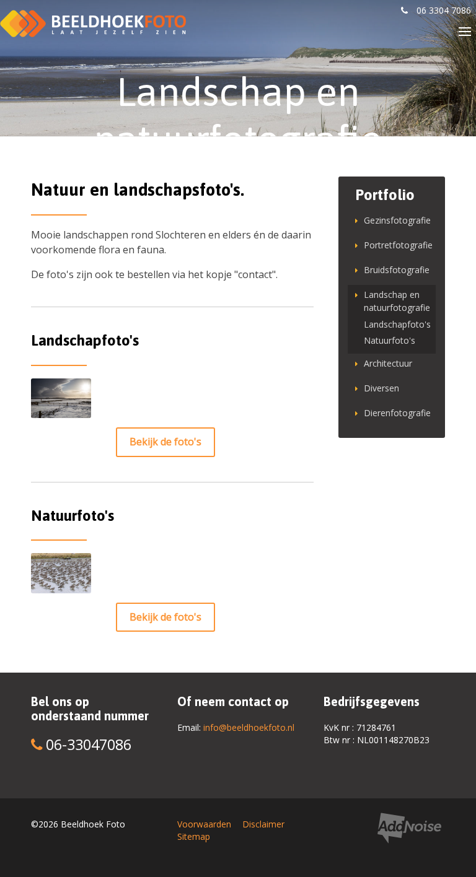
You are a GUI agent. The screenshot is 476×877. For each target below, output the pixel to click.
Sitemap (193, 836)
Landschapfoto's (396, 324)
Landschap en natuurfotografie (396, 301)
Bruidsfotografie (396, 270)
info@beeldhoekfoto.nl (248, 727)
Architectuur (388, 363)
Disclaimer (263, 824)
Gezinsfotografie (396, 220)
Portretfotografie (396, 245)
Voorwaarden (204, 824)
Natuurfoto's (389, 340)
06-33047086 (86, 744)
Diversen (381, 388)
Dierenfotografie (396, 413)
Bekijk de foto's (165, 441)
